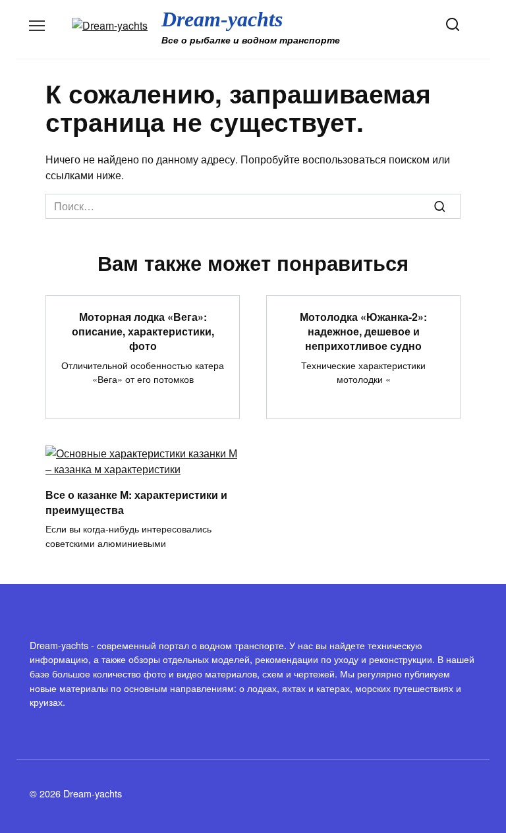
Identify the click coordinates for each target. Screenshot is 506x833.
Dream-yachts (222, 19)
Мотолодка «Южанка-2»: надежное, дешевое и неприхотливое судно (363, 330)
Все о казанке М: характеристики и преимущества (136, 502)
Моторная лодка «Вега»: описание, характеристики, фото (143, 330)
